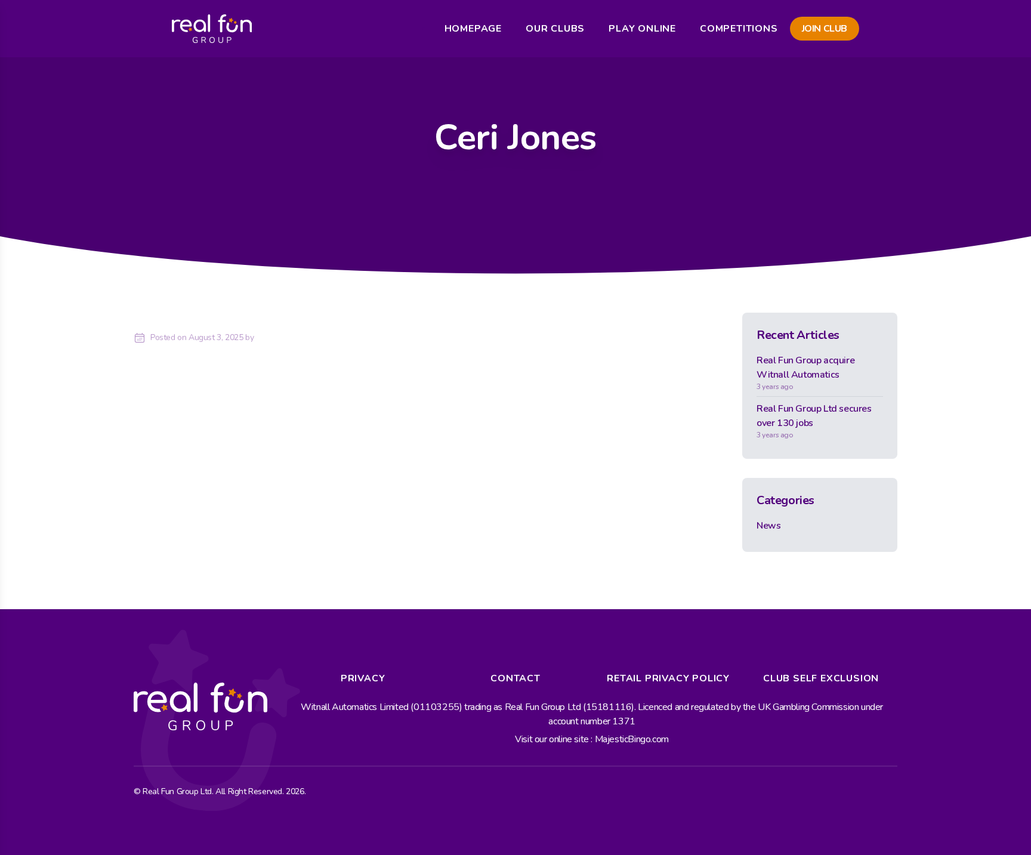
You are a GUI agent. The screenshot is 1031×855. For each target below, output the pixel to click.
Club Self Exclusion (821, 678)
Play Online (642, 28)
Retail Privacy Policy (668, 678)
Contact (515, 678)
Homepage (473, 28)
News (768, 525)
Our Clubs (555, 28)
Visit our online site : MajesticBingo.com (592, 739)
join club (824, 28)
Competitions (739, 28)
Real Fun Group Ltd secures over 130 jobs (814, 421)
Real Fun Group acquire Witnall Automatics (805, 372)
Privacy (363, 678)
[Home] (212, 28)
